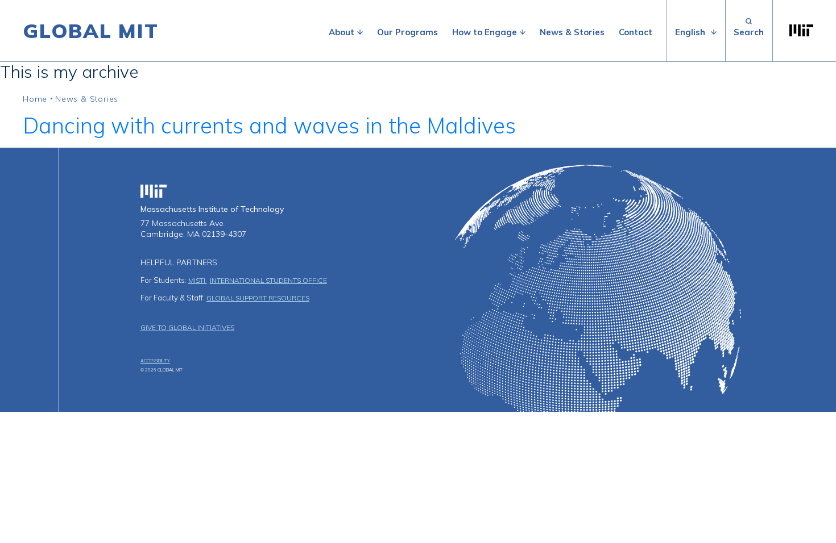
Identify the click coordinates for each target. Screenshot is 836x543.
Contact (635, 32)
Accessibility (155, 361)
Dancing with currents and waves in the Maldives (269, 125)
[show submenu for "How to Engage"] (522, 32)
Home (35, 99)
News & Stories (572, 32)
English (690, 32)
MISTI (197, 280)
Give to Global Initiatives (187, 327)
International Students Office (268, 280)
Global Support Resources (257, 298)
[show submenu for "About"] (360, 32)
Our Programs (407, 32)
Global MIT (91, 30)
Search (748, 30)
